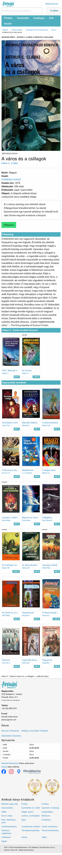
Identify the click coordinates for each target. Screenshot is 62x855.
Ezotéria (45, 804)
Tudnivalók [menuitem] (23, 18)
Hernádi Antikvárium (9, 763)
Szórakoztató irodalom (37, 30)
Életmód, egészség (9, 804)
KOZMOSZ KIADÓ (11, 179)
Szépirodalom (47, 812)
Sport (23, 820)
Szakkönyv (46, 820)
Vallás (44, 837)
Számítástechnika (9, 826)
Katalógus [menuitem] (39, 18)
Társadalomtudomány (30, 830)
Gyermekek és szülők (30, 808)
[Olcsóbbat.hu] (32, 771)
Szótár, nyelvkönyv (50, 826)
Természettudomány (50, 830)
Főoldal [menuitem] (8, 18)
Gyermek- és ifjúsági (50, 808)
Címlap (5, 30)
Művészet (46, 816)
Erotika (24, 804)
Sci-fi (53, 30)
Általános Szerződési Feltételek (34, 731)
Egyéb (4, 841)
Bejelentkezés (52, 4)
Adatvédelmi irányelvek (11, 736)
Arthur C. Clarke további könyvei (20, 330)
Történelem (6, 837)
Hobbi (3, 812)
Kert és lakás (7, 816)
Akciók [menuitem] (8, 23)
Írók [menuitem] (51, 18)
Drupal (4, 767)
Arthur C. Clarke (9, 163)
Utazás (24, 837)
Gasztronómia (7, 808)
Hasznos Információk (10, 731)
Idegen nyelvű (27, 812)
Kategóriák (17, 30)
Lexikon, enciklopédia (30, 816)
